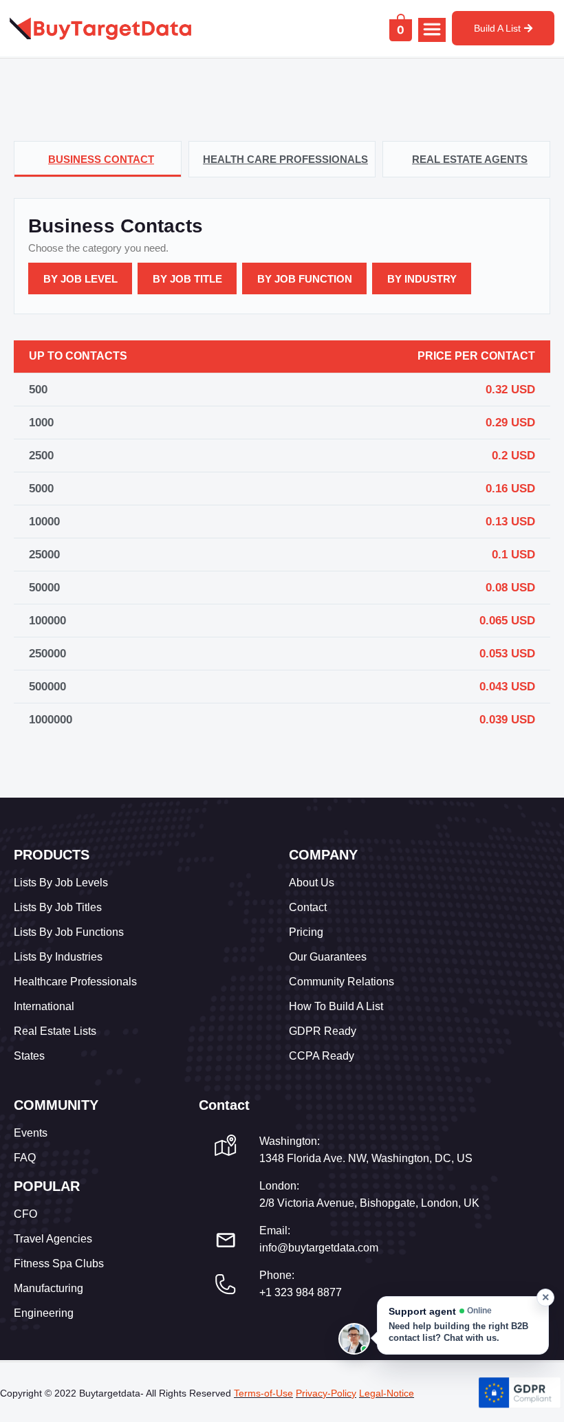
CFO (25, 1214)
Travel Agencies (53, 1239)
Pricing (306, 932)
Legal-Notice (386, 1393)
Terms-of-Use (263, 1393)
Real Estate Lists (55, 1031)
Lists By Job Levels (61, 882)
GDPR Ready (322, 1031)
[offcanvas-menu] (432, 30)
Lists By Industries (58, 957)
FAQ (25, 1157)
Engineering (44, 1313)
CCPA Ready (321, 1056)
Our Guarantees (328, 957)
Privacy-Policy (326, 1393)
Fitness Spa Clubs (59, 1263)
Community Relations (341, 981)
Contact (308, 907)
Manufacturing (48, 1288)
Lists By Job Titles (58, 907)
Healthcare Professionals (75, 981)
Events (30, 1133)
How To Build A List (336, 1006)
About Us (311, 882)
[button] (463, 1325)
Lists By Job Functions (69, 932)
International (44, 1006)
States (29, 1056)
